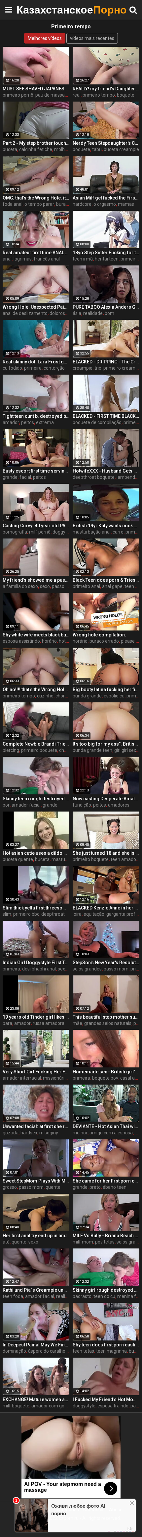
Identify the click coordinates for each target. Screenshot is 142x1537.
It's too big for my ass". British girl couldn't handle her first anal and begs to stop (106, 744)
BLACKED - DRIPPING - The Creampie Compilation (106, 361)
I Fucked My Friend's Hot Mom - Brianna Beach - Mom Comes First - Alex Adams (106, 1399)
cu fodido (12, 368)
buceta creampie (121, 149)
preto (95, 1187)
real (77, 95)
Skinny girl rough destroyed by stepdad (106, 1290)
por (6, 805)
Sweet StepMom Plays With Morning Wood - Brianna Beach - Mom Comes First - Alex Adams (36, 1180)
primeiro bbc (26, 914)
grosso (10, 1187)
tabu (97, 149)
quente (53, 1187)
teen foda (13, 1296)
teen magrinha (111, 1351)
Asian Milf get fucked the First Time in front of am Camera (106, 197)
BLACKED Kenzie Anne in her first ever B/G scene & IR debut (106, 907)
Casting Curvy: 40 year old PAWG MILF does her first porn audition (36, 525)
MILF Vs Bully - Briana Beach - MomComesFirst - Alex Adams (106, 1235)
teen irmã (83, 258)
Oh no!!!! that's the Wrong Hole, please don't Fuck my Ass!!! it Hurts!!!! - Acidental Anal (36, 689)
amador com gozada (53, 1405)
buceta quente (18, 859)
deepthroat (53, 914)
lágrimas (23, 258)
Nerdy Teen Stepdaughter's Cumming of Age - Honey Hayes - (106, 143)
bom (109, 313)
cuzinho (45, 695)
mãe (77, 1023)
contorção (54, 368)
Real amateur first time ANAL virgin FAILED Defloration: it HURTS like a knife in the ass (36, 252)
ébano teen (114, 1187)
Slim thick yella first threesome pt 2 (36, 907)
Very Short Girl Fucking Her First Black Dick (36, 1071)
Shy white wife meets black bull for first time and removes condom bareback (36, 634)
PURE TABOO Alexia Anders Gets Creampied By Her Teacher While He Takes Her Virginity (106, 307)
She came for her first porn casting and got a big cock (106, 1180)
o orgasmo (104, 204)
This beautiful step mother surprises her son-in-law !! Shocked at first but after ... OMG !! (106, 1017)
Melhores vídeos (45, 38)
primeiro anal (86, 586)
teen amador (124, 859)
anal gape (112, 586)
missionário (55, 1078)
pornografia (15, 532)
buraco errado (104, 641)
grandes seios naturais (107, 1023)
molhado (63, 149)
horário (49, 641)
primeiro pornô (18, 95)
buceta (10, 149)
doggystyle (84, 1405)
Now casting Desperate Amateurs (106, 798)
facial (25, 477)
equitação (94, 914)
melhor (80, 1132)
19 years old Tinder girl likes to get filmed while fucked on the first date (36, 1017)
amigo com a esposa (111, 1132)
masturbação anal (92, 532)
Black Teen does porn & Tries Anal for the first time (106, 580)
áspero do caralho (46, 1351)
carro (118, 532)
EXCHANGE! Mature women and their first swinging (36, 1399)
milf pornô (40, 532)
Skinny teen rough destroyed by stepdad (36, 798)
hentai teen (107, 258)
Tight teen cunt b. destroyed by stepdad (36, 416)
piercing (11, 750)
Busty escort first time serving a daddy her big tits (36, 471)
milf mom (83, 1242)
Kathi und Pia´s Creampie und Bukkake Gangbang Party (36, 1290)
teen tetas (83, 1351)
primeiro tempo (99, 95)
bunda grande (87, 695)
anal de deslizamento (25, 313)
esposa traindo (112, 1405)
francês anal (47, 258)
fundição (82, 805)
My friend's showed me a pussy (36, 580)
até (6, 1242)
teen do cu (104, 1296)
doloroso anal (64, 313)
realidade (93, 313)
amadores (118, 805)
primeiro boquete (39, 750)
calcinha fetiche (35, 149)
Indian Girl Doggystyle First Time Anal (36, 962)
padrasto (82, 1296)
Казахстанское (33, 9)
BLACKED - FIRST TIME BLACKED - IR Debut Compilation (106, 416)
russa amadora (48, 1023)
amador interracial (22, 1078)
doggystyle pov (68, 532)
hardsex (28, 1132)
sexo (45, 586)
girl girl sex (125, 750)
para (7, 1023)
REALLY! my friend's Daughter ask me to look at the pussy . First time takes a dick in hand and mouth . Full (106, 88)
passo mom (116, 968)
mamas (126, 204)
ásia (77, 313)
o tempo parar (39, 204)
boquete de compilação (97, 422)
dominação (14, 1351)
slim (7, 914)
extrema (45, 422)
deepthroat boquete (94, 477)
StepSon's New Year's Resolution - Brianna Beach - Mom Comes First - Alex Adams (106, 962)
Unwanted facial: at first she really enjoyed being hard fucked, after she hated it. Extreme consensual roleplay (36, 1126)
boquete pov (105, 1078)
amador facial (26, 805)
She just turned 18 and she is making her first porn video (106, 853)
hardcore (82, 204)
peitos (27, 422)
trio (97, 368)
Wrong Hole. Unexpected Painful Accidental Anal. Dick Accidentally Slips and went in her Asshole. (36, 307)
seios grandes (87, 968)
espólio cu (114, 695)
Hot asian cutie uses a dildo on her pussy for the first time (36, 853)
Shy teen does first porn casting (106, 1344)
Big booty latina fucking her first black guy (106, 689)
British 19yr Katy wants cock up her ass (106, 525)
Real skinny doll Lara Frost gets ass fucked (36, 361)
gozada (10, 1132)
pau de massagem (54, 95)
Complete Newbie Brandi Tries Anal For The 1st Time (36, 744)
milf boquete (16, 1405)
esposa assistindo (21, 641)
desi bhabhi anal (39, 968)
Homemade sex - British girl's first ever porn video (106, 1071)
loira (77, 914)
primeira (33, 368)
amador (11, 422)
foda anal (12, 204)
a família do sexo (20, 586)
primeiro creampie (122, 368)
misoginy (48, 1132)
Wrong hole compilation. (99, 634)
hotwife (67, 641)
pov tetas (105, 1242)
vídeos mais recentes (92, 38)
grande (10, 477)
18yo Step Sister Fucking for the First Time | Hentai (106, 252)
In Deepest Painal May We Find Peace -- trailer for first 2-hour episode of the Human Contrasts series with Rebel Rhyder (36, 1344)
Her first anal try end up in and (35, 1235)
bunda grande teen (92, 750)
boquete (125, 95)
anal (7, 258)
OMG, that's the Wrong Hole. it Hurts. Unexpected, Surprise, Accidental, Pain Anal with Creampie (36, 197)
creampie (82, 368)
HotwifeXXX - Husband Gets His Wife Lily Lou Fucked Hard (106, 471)
